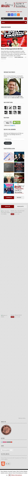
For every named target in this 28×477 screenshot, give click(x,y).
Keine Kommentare (19, 57)
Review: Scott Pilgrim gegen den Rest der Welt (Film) (11, 49)
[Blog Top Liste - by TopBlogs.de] (9, 442)
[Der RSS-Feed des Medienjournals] (15, 114)
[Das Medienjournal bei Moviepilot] (19, 109)
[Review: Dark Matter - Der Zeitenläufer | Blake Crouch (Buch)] (19, 167)
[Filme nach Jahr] (19, 189)
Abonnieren (7, 143)
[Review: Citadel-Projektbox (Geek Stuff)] (9, 167)
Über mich (19, 11)
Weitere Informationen (16, 475)
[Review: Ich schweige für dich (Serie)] (9, 178)
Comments (9, 197)
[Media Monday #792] (9, 157)
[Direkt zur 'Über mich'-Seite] (12, 95)
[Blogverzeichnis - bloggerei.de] (4, 442)
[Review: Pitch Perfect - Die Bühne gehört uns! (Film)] (9, 189)
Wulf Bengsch (3, 57)
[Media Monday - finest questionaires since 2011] (6, 434)
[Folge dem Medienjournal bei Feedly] (16, 123)
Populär (7, 206)
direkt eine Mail (15, 97)
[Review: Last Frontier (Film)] (19, 178)
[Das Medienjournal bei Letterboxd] (6, 114)
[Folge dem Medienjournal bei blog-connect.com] (8, 123)
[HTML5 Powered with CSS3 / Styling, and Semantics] (6, 465)
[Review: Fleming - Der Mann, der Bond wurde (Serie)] (19, 157)
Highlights (20, 206)
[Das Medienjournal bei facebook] (6, 109)
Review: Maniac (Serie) (16, 315)
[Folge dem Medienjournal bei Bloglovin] (10, 126)
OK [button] (9, 475)
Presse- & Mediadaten (11, 11)
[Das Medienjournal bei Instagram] (10, 109)
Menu (3, 22)
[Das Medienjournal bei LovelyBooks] (10, 114)
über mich (20, 96)
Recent (19, 197)
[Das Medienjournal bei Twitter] (15, 109)
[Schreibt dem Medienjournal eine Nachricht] (19, 114)
